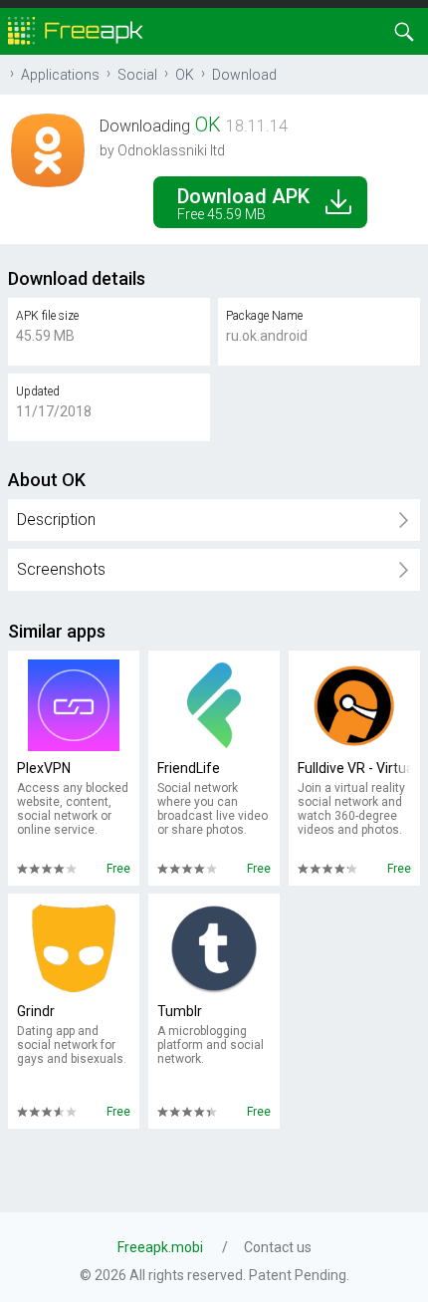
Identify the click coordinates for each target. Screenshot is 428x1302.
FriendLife (188, 768)
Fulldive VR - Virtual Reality (354, 768)
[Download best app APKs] (75, 29)
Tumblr (179, 1011)
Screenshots (61, 569)
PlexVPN (44, 768)
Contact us (278, 1247)
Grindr (36, 1011)
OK (184, 75)
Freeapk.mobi (160, 1247)
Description (56, 519)
